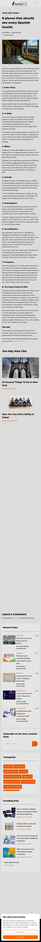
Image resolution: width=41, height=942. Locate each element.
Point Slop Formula (11, 862)
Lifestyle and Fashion (12, 787)
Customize (21, 932)
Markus (6, 33)
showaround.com (18, 341)
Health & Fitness (11, 772)
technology (21, 691)
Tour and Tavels (10, 13)
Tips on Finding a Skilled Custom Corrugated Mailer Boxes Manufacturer (27, 811)
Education (27, 777)
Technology (19, 766)
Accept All (20, 937)
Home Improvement (12, 777)
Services (23, 772)
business (19, 635)
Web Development (12, 782)
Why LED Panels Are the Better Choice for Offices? (24, 641)
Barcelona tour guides (28, 76)
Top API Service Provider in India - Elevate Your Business (24, 696)
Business (8, 766)
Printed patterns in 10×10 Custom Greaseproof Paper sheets (24, 678)
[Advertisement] (20, 519)
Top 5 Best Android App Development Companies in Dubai (23, 713)
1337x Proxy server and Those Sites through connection (25, 851)
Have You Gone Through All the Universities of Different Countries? (27, 838)
